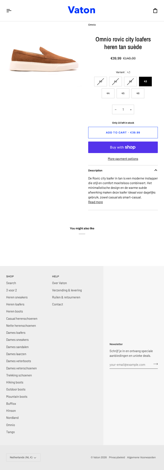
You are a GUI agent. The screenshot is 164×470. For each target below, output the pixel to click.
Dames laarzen (16, 354)
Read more (95, 202)
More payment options (123, 159)
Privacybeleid (117, 457)
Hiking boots (14, 382)
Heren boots (14, 311)
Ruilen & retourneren (66, 297)
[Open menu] (12, 10)
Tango (10, 432)
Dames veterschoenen (21, 368)
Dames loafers (15, 332)
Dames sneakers (17, 339)
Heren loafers (15, 304)
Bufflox (11, 403)
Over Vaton (59, 283)
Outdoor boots (15, 389)
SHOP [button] (10, 276)
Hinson (11, 410)
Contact (57, 304)
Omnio (10, 425)
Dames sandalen (17, 347)
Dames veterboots (18, 361)
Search (11, 283)
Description (95, 170)
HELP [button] (55, 276)
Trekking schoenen (19, 375)
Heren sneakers (17, 297)
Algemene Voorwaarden (141, 457)
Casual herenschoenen (21, 318)
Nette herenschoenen (21, 325)
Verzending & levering (67, 290)
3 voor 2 (11, 290)
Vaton (96, 457)
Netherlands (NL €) (21, 457)
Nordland (12, 417)
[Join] (154, 363)
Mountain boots (16, 396)
